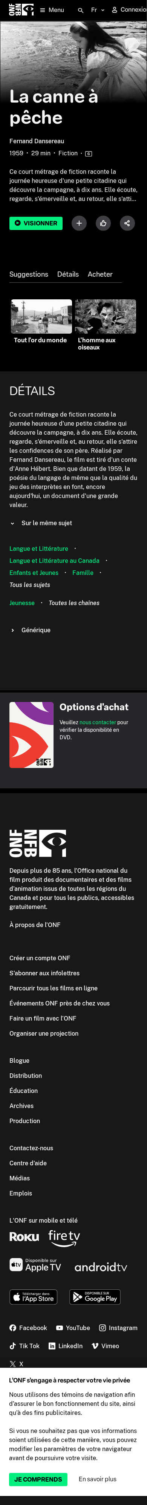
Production (24, 1121)
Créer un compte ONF (39, 958)
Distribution (25, 1075)
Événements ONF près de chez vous (59, 1003)
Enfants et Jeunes (33, 572)
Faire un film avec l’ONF (43, 1018)
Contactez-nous (31, 1148)
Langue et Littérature (38, 548)
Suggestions (28, 274)
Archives (21, 1106)
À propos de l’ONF (35, 925)
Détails (68, 274)
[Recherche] (80, 10)
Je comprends (38, 1479)
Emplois (20, 1193)
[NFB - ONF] (21, 10)
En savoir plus (97, 1479)
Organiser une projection (43, 1033)
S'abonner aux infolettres (44, 973)
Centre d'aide (28, 1163)
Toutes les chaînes (74, 603)
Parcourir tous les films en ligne (53, 988)
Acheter (100, 274)
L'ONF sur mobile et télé (43, 1220)
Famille (82, 572)
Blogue (19, 1060)
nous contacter (98, 722)
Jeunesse (22, 603)
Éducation (23, 1090)
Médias (19, 1178)
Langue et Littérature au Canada (54, 560)
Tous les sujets (29, 585)
